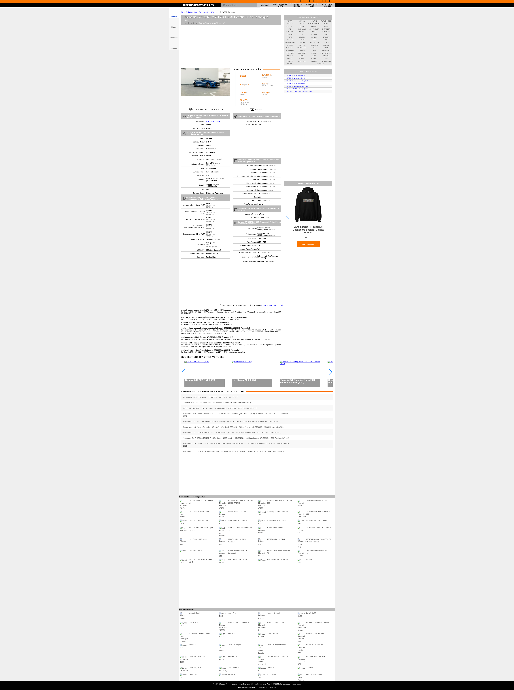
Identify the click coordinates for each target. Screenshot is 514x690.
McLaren (290, 48)
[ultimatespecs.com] (198, 5)
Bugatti (314, 26)
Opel (314, 50)
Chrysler (326, 29)
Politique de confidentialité (259, 687)
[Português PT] (308, 1)
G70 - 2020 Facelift (213, 121)
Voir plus (320, 64)
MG (314, 48)
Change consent (296, 684)
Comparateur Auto (312, 5)
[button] (329, 216)
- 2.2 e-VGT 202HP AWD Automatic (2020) (298, 91)
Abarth (290, 21)
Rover (290, 56)
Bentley (289, 26)
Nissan (302, 50)
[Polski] (327, 1)
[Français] (298, 1)
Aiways (314, 21)
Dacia (314, 32)
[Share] (511, 176)
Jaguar (302, 40)
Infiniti (290, 40)
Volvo (290, 64)
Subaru (302, 58)
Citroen (289, 32)
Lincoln (290, 45)
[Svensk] (305, 1)
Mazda (326, 45)
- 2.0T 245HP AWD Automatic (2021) (296, 81)
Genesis (202, 12)
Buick (326, 26)
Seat (314, 56)
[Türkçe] (334, 1)
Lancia (302, 42)
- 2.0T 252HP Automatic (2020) (295, 83)
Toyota (290, 61)
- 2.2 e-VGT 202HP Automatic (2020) (297, 89)
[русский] (314, 1)
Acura (302, 21)
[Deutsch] (302, 1)
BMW (302, 26)
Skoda (326, 56)
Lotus (302, 45)
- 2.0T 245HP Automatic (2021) (295, 78)
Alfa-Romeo (326, 21)
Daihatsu (326, 32)
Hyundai (326, 37)
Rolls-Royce (326, 53)
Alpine (302, 24)
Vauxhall (302, 61)
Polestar (290, 53)
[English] (295, 1)
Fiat (326, 34)
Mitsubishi (290, 50)
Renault (314, 53)
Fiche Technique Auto (280, 5)
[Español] (311, 1)
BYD (290, 29)
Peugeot (326, 50)
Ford (290, 37)
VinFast (314, 61)
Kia (326, 40)
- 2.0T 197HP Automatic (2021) (295, 75)
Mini (326, 48)
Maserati (314, 45)
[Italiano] (318, 1)
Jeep (314, 40)
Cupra (302, 32)
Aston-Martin (314, 24)
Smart (290, 58)
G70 (207, 12)
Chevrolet (314, 29)
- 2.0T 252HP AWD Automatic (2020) (296, 86)
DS (302, 34)
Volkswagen (326, 61)
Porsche (302, 53)
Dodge (290, 34)
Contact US (272, 687)
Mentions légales (244, 687)
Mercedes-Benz (302, 48)
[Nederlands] (324, 1)
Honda (314, 37)
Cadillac (302, 29)
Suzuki (314, 58)
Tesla (326, 58)
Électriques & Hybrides (296, 5)
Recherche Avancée (327, 5)
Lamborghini (290, 42)
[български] (321, 1)
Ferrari (314, 34)
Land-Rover (314, 42)
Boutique (265, 5)
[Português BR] (330, 1)
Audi (326, 24)
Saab (302, 56)
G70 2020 (214, 12)
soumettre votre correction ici (272, 305)
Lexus (326, 42)
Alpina (290, 24)
